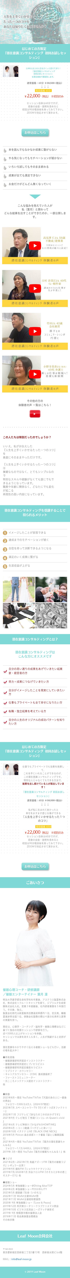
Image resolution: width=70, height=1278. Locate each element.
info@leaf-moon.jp (21, 1259)
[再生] (35, 245)
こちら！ (46, 405)
